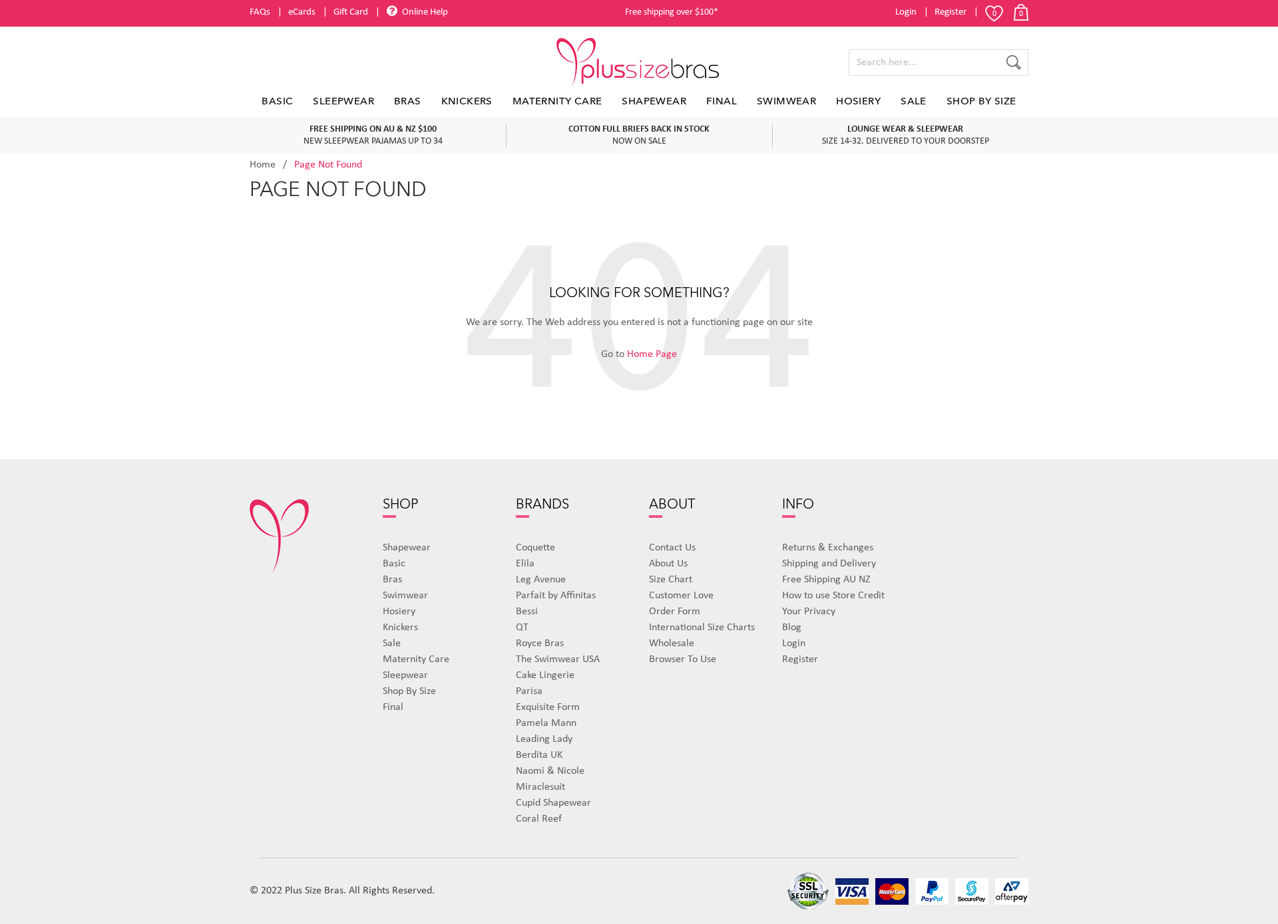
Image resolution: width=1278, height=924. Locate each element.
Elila (525, 563)
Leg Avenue (541, 579)
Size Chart (670, 579)
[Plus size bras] (639, 62)
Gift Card (350, 12)
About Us (668, 563)
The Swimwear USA (558, 659)
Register (950, 12)
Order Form (674, 611)
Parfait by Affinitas (556, 595)
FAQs (260, 12)
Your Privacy (808, 611)
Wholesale (671, 643)
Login (906, 12)
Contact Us (672, 547)
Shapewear (654, 101)
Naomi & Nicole (550, 771)
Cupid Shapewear (553, 803)
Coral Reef (539, 819)
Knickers (467, 101)
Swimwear (786, 101)
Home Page (652, 354)
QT (522, 627)
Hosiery (858, 101)
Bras (407, 101)
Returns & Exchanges (827, 547)
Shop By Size (981, 101)
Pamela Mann (546, 723)
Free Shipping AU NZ (826, 579)
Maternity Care (557, 101)
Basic (277, 101)
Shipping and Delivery (829, 563)
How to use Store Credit (833, 595)
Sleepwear (343, 101)
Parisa (529, 691)
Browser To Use (682, 659)
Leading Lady (544, 739)
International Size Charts (702, 627)
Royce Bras (540, 643)
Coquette (535, 547)
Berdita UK (539, 755)
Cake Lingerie (545, 675)
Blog (791, 627)
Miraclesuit (540, 787)
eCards (302, 12)
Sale (914, 101)
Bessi (527, 611)
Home (263, 165)
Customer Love (681, 595)
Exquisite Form (548, 707)
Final (721, 101)
